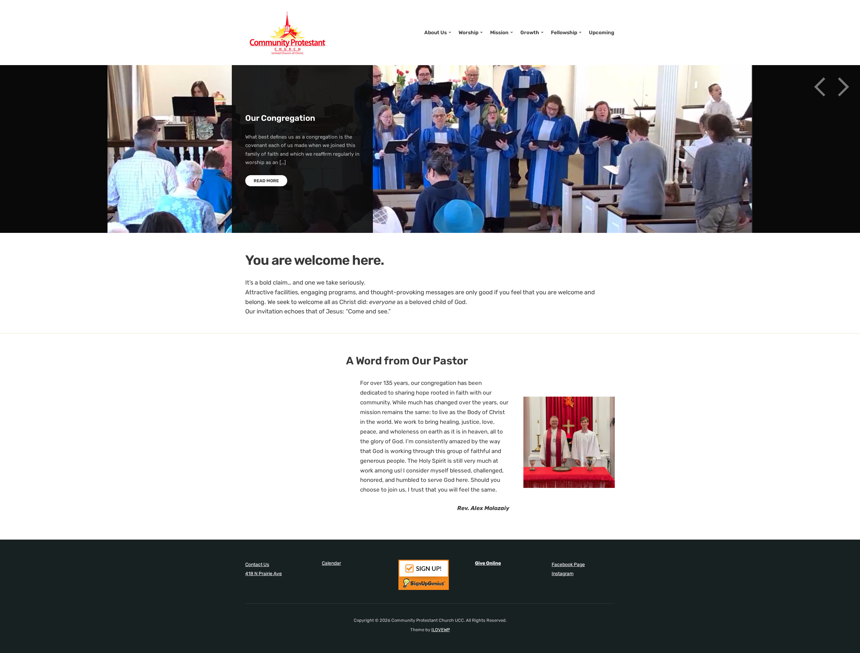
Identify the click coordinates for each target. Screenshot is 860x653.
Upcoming (601, 33)
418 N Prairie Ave (263, 573)
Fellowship (564, 33)
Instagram (562, 573)
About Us (435, 33)
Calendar (331, 563)
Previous (820, 87)
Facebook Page (568, 564)
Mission (499, 33)
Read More (266, 180)
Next (843, 87)
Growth (529, 33)
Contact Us (257, 564)
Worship (468, 33)
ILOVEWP (440, 629)
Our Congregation (280, 118)
